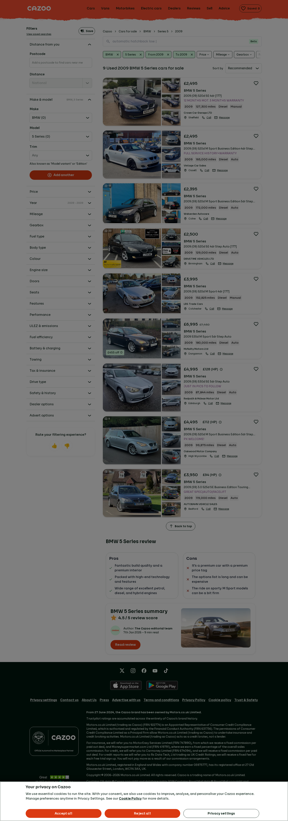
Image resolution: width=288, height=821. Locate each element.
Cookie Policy (130, 798)
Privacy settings (221, 813)
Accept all (63, 813)
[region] (144, 801)
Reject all (142, 813)
